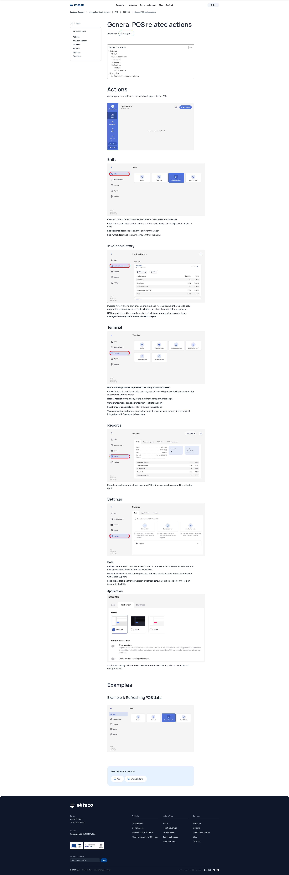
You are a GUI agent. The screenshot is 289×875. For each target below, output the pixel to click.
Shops (165, 823)
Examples (77, 56)
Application (122, 70)
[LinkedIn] (213, 870)
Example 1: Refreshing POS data (126, 76)
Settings (76, 52)
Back (78, 23)
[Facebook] (205, 870)
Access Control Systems (142, 832)
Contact (169, 5)
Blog (161, 5)
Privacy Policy (86, 870)
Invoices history (80, 40)
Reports (76, 48)
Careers (196, 828)
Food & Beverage (170, 828)
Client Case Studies (201, 832)
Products (135, 816)
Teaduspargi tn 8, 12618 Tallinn (83, 834)
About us (133, 5)
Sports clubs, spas (170, 837)
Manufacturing (169, 841)
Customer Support (148, 5)
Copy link (127, 33)
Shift (115, 54)
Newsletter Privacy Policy (102, 870)
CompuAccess (138, 828)
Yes (118, 779)
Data (118, 68)
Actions (76, 37)
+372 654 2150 (76, 819)
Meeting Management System (145, 837)
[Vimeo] (217, 870)
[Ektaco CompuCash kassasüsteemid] (77, 5)
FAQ (116, 12)
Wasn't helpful (137, 779)
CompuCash (137, 823)
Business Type (168, 816)
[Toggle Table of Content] (189, 48)
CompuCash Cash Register (99, 12)
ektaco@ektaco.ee (78, 822)
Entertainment (169, 832)
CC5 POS (126, 12)
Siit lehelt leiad (79, 31)
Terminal (76, 44)
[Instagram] (209, 870)
